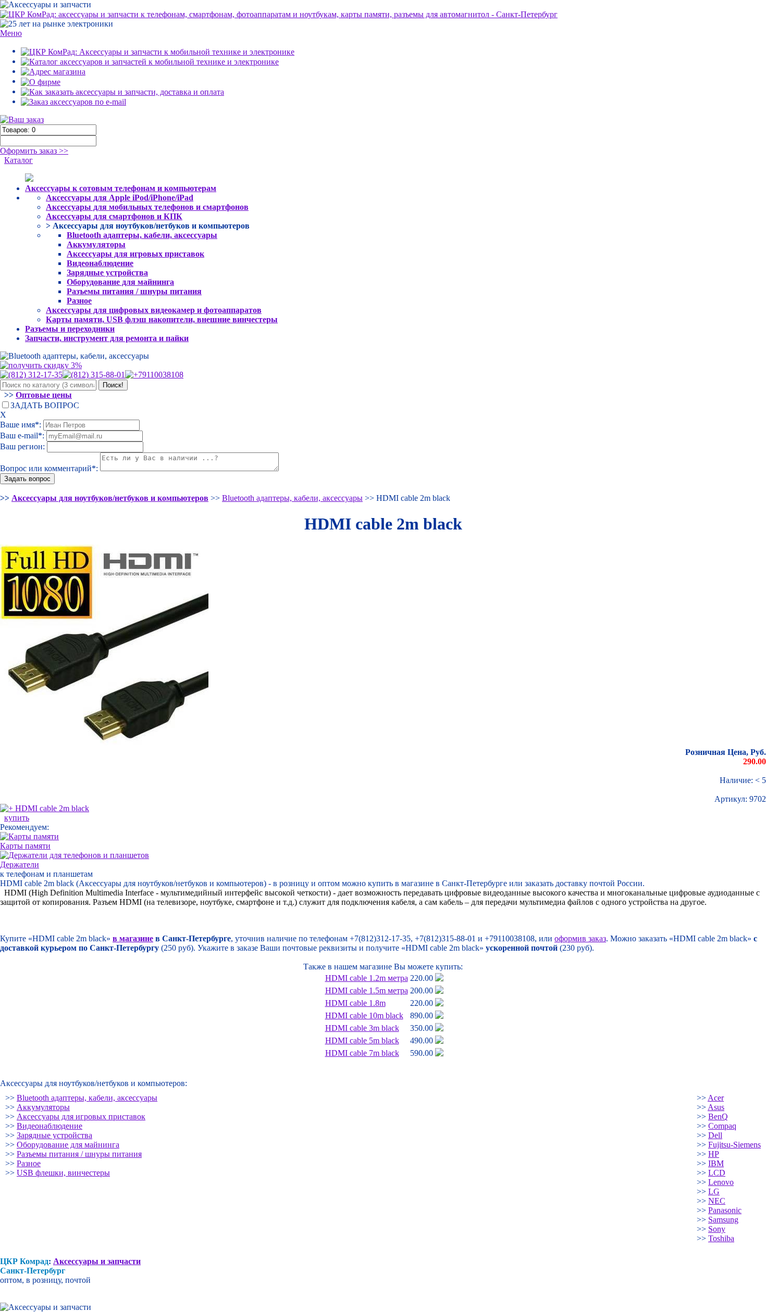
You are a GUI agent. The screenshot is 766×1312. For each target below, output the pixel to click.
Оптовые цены (44, 394)
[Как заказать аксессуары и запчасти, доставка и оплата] (122, 91)
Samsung (723, 1219)
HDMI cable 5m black (362, 1040)
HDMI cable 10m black (364, 1015)
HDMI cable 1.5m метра (366, 990)
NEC (716, 1200)
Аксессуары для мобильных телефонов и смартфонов (147, 207)
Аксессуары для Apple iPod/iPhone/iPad (119, 197)
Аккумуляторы (96, 244)
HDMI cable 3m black (362, 1028)
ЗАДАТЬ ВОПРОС (44, 405)
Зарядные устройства (107, 272)
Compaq (722, 1125)
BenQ (718, 1116)
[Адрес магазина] (53, 71)
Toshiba (721, 1238)
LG (714, 1191)
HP (713, 1154)
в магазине (133, 938)
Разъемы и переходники (70, 328)
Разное (79, 300)
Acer (716, 1097)
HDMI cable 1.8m (355, 1003)
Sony (716, 1229)
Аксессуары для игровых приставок (135, 253)
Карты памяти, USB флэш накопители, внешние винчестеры (162, 319)
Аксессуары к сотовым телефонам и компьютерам (120, 188)
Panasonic (725, 1210)
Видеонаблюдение (100, 263)
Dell (715, 1135)
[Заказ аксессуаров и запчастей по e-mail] (73, 101)
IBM (716, 1163)
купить (16, 817)
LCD (716, 1172)
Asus (716, 1107)
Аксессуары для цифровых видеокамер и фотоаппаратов (154, 310)
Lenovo (721, 1182)
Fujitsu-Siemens (734, 1144)
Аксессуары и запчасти (97, 1261)
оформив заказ (580, 938)
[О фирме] (40, 81)
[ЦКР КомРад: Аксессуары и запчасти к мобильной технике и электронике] (279, 13)
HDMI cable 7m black (362, 1053)
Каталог (18, 160)
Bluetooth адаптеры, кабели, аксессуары (142, 235)
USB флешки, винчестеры (63, 1172)
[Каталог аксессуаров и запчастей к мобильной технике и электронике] (150, 61)
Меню (11, 33)
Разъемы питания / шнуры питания (134, 291)
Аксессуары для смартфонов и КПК (114, 216)
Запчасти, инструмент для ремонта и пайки (107, 338)
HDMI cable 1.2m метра (366, 978)
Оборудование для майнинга (120, 281)
